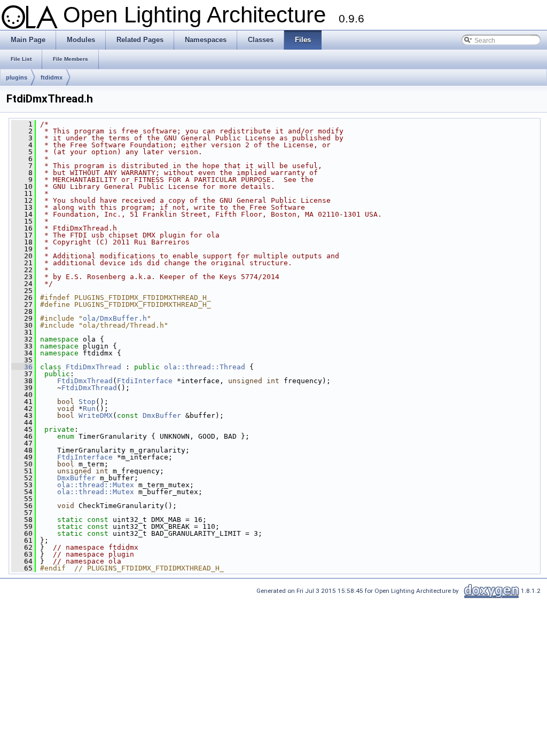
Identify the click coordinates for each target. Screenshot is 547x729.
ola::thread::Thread (204, 367)
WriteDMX (96, 415)
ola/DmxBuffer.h (115, 318)
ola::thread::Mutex (95, 485)
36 (22, 367)
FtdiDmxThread (93, 367)
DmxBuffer (162, 415)
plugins (16, 77)
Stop (87, 402)
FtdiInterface (145, 381)
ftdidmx (51, 77)
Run (89, 409)
